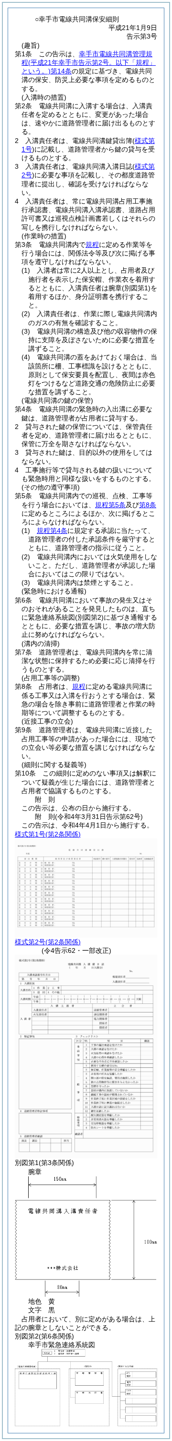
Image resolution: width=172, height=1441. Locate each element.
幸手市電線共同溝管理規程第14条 (89, 62)
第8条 (147, 505)
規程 (92, 244)
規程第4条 (52, 530)
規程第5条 (110, 505)
